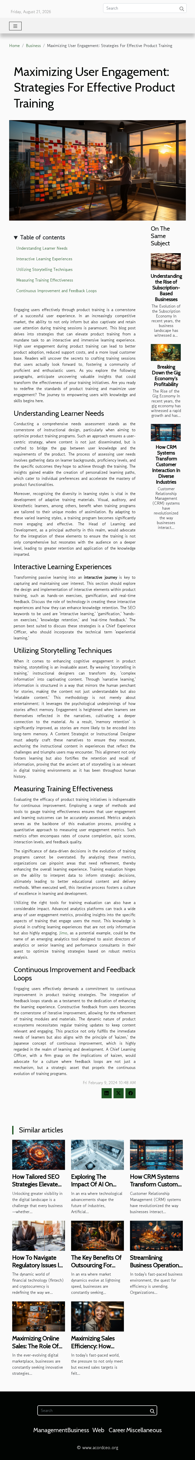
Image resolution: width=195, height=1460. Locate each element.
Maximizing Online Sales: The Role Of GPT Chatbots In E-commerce (36, 1350)
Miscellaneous (144, 1430)
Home (14, 45)
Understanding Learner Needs (42, 248)
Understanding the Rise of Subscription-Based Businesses (166, 287)
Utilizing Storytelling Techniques (44, 269)
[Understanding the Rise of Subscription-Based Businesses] (166, 261)
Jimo (63, 933)
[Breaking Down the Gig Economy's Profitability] (166, 352)
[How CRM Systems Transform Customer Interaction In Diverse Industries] (166, 432)
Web (98, 1430)
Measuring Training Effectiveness (44, 280)
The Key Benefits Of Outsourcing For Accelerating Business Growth (96, 1269)
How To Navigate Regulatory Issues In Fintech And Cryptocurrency (37, 1269)
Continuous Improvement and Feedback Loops (56, 291)
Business (33, 45)
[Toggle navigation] (15, 26)
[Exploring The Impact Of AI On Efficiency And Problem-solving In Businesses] (97, 1154)
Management (50, 1430)
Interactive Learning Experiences (44, 259)
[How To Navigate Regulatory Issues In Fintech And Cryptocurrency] (38, 1235)
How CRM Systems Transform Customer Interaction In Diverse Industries (166, 464)
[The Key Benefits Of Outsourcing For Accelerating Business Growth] (97, 1235)
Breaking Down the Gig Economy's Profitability (166, 375)
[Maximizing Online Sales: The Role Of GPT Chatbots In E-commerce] (38, 1316)
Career (117, 1430)
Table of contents (42, 237)
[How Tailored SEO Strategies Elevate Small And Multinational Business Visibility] (38, 1154)
